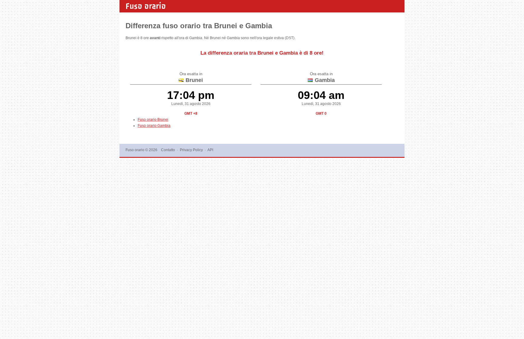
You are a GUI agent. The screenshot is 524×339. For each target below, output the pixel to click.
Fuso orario (146, 6)
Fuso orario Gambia (154, 126)
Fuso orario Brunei (153, 119)
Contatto (168, 150)
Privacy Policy (191, 150)
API (210, 150)
